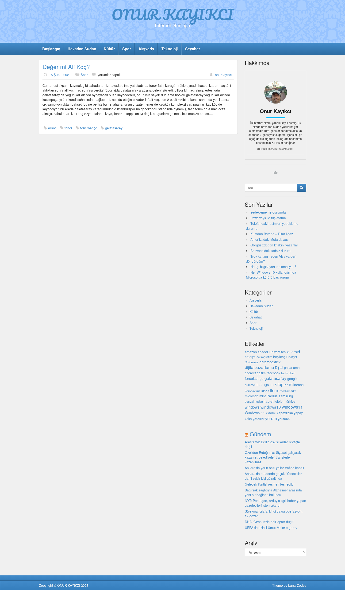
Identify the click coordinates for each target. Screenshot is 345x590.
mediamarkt (288, 391)
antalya (250, 356)
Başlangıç (51, 48)
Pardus (272, 395)
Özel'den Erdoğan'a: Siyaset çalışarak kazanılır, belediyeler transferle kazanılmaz (273, 457)
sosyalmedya (254, 401)
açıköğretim (264, 357)
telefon (279, 401)
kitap (279, 384)
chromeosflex (270, 361)
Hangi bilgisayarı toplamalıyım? (273, 266)
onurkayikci (223, 74)
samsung (286, 395)
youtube (284, 418)
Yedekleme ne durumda (268, 212)
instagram (265, 384)
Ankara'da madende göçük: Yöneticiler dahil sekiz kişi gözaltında (273, 476)
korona (298, 384)
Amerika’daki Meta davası (269, 239)
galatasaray (114, 128)
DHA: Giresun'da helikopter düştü (269, 521)
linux (274, 390)
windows (252, 407)
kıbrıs (265, 390)
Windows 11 (255, 412)
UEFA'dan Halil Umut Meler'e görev (271, 527)
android (293, 351)
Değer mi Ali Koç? (66, 66)
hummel (250, 385)
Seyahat (192, 48)
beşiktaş (279, 356)
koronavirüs (253, 391)
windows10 (271, 407)
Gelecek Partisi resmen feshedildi (269, 484)
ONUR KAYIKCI (172, 14)
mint (262, 395)
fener (68, 128)
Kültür (109, 48)
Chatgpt (291, 357)
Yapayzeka (284, 412)
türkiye (290, 401)
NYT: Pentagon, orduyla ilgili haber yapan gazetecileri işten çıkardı (275, 503)
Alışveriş (146, 48)
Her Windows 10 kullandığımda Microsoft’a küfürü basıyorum (271, 275)
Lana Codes (297, 585)
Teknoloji (169, 48)
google (292, 378)
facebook (273, 373)
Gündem (260, 434)
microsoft (251, 395)
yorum (271, 418)
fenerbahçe (88, 128)
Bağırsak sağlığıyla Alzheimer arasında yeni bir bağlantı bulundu (273, 492)
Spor (126, 48)
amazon (251, 351)
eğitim (261, 373)
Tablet (268, 401)
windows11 (292, 407)
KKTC (288, 385)
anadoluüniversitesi (272, 351)
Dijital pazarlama (287, 367)
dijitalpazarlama (259, 367)
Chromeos (252, 362)
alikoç (52, 128)
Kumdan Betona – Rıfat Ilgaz (271, 233)
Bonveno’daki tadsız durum (270, 250)
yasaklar (258, 419)
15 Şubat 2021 (60, 74)
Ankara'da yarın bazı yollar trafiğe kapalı (274, 467)
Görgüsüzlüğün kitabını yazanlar (274, 245)
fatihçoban (288, 373)
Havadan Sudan (82, 48)
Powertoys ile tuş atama (268, 217)
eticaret (250, 372)
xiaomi (271, 412)
